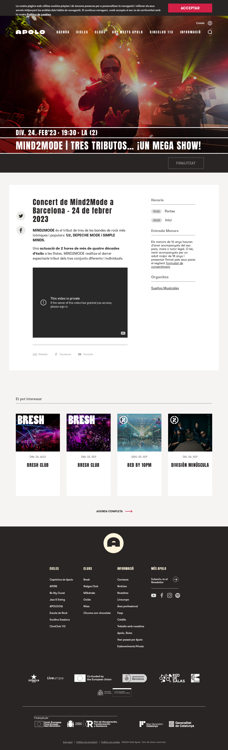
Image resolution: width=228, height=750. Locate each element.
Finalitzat (185, 163)
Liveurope (123, 599)
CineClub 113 (161, 32)
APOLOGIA (56, 606)
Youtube (88, 354)
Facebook (65, 354)
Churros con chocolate (97, 613)
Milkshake (89, 593)
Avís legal (67, 742)
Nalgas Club (90, 586)
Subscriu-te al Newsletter (159, 581)
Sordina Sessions (60, 619)
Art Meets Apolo (127, 32)
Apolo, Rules (124, 633)
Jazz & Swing (57, 599)
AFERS (53, 586)
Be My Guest (57, 593)
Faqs (120, 613)
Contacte (122, 579)
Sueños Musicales (165, 288)
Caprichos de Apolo (61, 579)
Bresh (86, 579)
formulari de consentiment (167, 264)
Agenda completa (109, 511)
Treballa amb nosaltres (130, 626)
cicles (82, 32)
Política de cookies (39, 14)
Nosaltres (122, 593)
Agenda (63, 32)
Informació (190, 32)
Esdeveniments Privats (130, 646)
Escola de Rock (58, 613)
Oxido (87, 599)
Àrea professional (127, 606)
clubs (100, 32)
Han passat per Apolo (130, 639)
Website (43, 354)
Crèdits (121, 619)
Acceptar (190, 8)
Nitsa (86, 606)
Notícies (122, 586)
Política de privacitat (86, 742)
